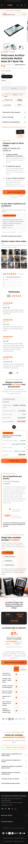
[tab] (7, 551)
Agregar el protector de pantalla (14, 660)
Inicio (2, 10)
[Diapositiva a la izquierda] (1, 47)
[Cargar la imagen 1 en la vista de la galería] (7, 47)
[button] (2, 5)
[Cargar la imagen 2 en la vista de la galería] (14, 47)
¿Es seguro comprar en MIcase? (10, 776)
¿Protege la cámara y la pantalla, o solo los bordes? (11, 771)
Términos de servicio (18, 841)
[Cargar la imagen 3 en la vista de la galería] (21, 47)
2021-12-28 (5, 336)
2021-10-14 (5, 357)
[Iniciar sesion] (21, 5)
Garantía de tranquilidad (11, 122)
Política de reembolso (19, 838)
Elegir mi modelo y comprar (15, 745)
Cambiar (24, 14)
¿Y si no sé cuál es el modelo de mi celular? (11, 758)
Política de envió (8, 841)
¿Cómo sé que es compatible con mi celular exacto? (11, 752)
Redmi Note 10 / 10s (7, 76)
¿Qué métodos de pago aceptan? (10, 781)
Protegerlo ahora (14, 459)
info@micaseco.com (6, 805)
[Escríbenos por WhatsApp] (15, 809)
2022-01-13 (5, 319)
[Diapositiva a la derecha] (26, 47)
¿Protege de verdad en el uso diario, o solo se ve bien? (12, 765)
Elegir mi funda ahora (14, 192)
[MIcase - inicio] (9, 5)
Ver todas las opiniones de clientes (11, 234)
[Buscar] (17, 5)
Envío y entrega (8, 117)
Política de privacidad (8, 838)
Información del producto (11, 112)
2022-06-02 (6, 303)
